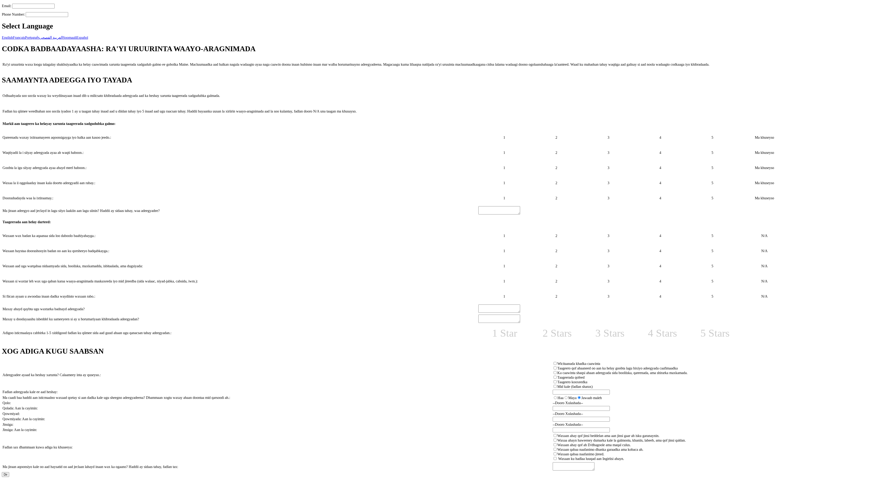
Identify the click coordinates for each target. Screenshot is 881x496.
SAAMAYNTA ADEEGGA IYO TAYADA (67, 80)
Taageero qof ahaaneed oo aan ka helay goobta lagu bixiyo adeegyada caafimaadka (617, 368)
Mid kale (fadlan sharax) (575, 387)
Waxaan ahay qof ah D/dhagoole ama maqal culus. (594, 445)
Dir (5, 474)
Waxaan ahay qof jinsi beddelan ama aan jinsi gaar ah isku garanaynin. (608, 436)
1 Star (504, 333)
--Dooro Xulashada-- (568, 403)
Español (82, 37)
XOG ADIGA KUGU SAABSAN (53, 351)
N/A (764, 236)
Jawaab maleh (591, 398)
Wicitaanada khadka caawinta (578, 364)
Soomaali (69, 37)
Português (32, 37)
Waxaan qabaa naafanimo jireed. (580, 454)
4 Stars (662, 333)
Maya (572, 398)
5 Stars (715, 333)
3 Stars (610, 333)
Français (19, 37)
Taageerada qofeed (571, 377)
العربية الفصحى (51, 37)
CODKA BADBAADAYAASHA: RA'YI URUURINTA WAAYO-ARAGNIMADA (129, 49)
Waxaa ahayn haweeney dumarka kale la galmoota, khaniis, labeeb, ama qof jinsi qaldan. (621, 440)
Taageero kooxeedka (572, 382)
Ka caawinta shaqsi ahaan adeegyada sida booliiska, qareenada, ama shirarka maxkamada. (622, 373)
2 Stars (557, 333)
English (7, 37)
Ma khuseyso (764, 137)
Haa (560, 398)
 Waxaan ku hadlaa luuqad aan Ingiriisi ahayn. (590, 459)
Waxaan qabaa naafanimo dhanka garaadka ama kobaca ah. (600, 449)
